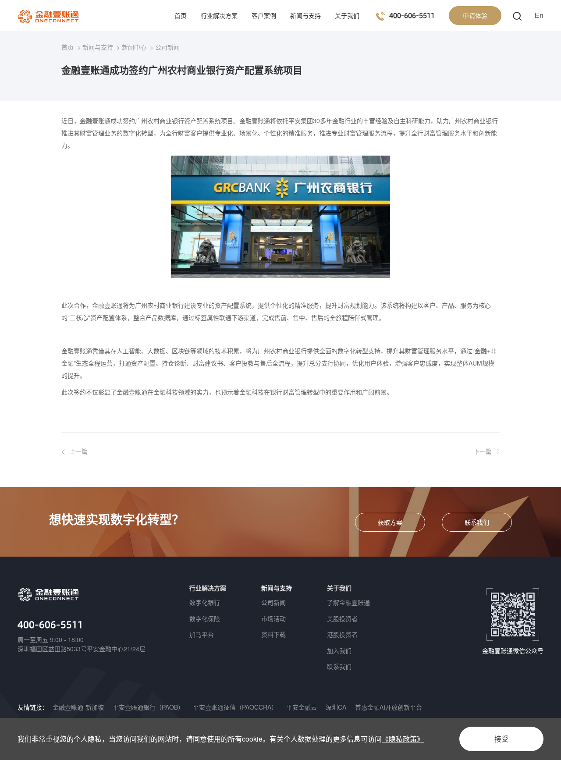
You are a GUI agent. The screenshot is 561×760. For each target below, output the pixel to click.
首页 (180, 15)
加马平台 (201, 634)
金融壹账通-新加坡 (78, 707)
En (539, 15)
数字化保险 (204, 618)
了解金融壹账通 (348, 602)
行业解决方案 (219, 15)
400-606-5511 (50, 624)
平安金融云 (301, 707)
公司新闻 (167, 47)
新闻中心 (134, 47)
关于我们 (347, 15)
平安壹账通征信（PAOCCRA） (235, 707)
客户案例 (264, 15)
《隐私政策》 (403, 739)
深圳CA (336, 707)
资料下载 (273, 634)
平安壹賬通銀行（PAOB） (148, 707)
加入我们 (339, 650)
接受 (501, 739)
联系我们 (339, 666)
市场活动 (273, 618)
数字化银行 (204, 602)
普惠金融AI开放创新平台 (388, 707)
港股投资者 (342, 634)
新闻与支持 (305, 15)
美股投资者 (342, 618)
